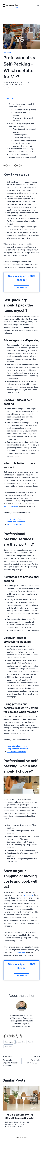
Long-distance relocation (17, 749)
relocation (28, 895)
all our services (18, 952)
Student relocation (14, 524)
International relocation (17, 746)
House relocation (14, 519)
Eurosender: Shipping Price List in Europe (10, 1061)
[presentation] (21, 1098)
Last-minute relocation (16, 751)
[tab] (17, 1137)
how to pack (9, 1042)
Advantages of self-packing (24, 109)
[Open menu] (38, 5)
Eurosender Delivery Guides (33, 1060)
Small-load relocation (16, 522)
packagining (20, 1042)
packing (31, 1042)
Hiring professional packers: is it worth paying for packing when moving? (24, 143)
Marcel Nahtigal (11, 82)
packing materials (11, 506)
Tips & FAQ (7, 52)
